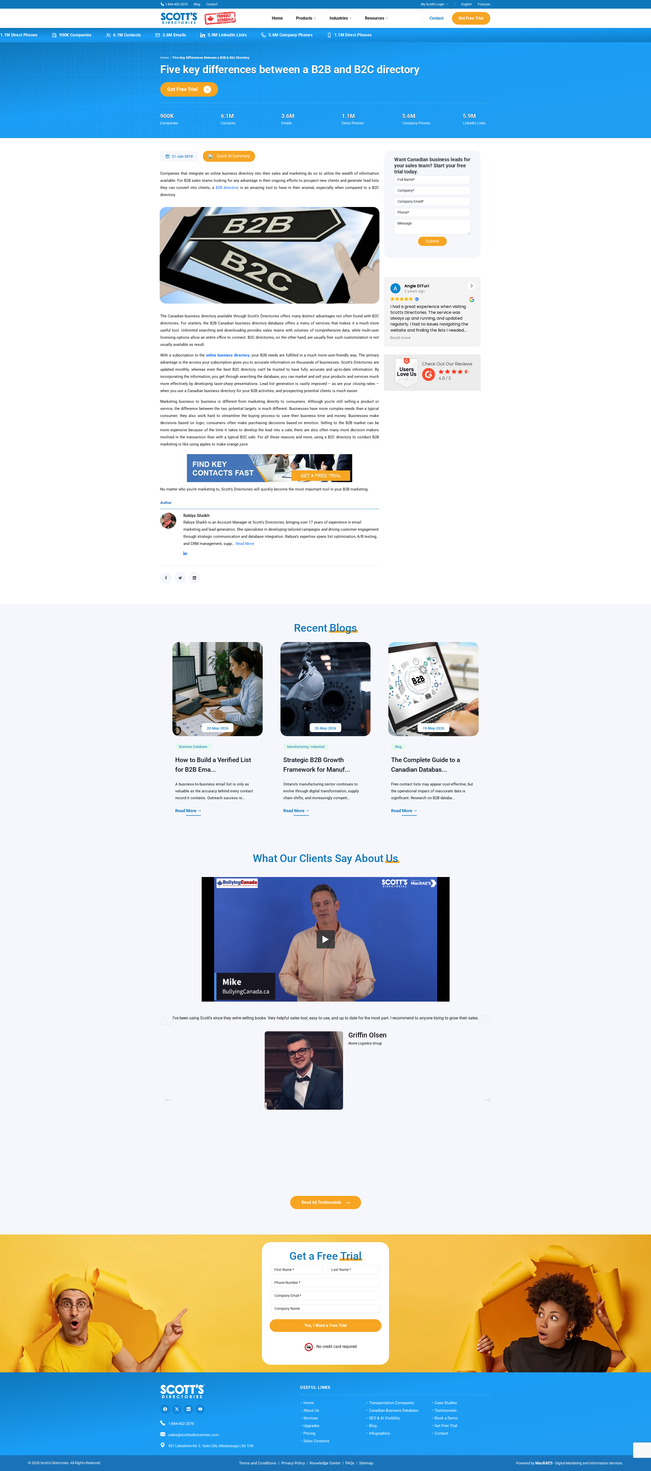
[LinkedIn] (188, 1409)
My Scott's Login (432, 4)
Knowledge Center (325, 1463)
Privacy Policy (293, 1463)
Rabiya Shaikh (196, 515)
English (466, 4)
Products (304, 18)
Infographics (379, 1433)
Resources (374, 18)
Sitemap (366, 1463)
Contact (211, 4)
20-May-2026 (217, 728)
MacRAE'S (544, 1463)
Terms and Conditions (257, 1463)
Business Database (193, 747)
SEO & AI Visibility (384, 1418)
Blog (197, 4)
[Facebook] (165, 1409)
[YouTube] (200, 1409)
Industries (339, 18)
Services (310, 1418)
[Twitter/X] (177, 1409)
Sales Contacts (316, 1441)
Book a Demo (446, 1418)
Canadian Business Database (393, 1410)
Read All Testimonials (321, 1202)
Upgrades (311, 1425)
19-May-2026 (433, 728)
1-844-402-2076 (176, 4)
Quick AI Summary (233, 156)
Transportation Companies (391, 1403)
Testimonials (446, 1410)
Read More (245, 543)
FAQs (349, 1463)
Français (484, 4)
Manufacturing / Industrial (305, 747)
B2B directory (227, 187)
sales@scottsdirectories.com (193, 1435)
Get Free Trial (470, 18)
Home (277, 18)
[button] (471, 286)
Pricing (309, 1433)
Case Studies (446, 1403)
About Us (311, 1410)
